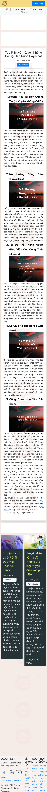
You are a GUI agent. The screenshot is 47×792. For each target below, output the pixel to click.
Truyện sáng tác (35, 768)
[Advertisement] (23, 22)
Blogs (24, 12)
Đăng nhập (39, 3)
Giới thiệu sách (9, 580)
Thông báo (36, 9)
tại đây (40, 500)
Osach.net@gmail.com (11, 780)
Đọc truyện (19, 9)
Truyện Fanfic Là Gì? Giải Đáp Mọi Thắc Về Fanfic (12, 562)
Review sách (23, 65)
